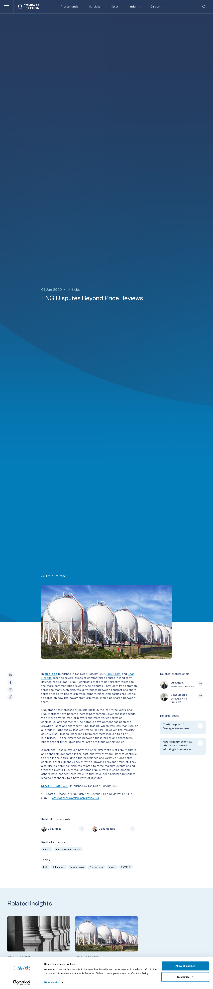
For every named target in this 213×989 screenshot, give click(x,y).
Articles (74, 289)
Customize (183, 976)
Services (94, 6)
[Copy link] (10, 697)
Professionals (69, 6)
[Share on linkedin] (10, 675)
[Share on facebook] (10, 682)
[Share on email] (10, 690)
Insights (134, 6)
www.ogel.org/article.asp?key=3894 (75, 798)
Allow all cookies (185, 965)
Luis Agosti (113, 674)
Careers (155, 6)
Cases (115, 6)
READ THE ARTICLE (54, 786)
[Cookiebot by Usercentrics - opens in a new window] (21, 982)
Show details (51, 982)
